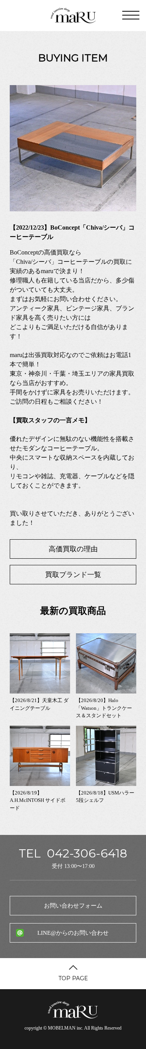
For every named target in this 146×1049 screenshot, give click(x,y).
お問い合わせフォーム (73, 906)
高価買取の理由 (73, 549)
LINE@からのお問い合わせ (73, 933)
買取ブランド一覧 (73, 575)
